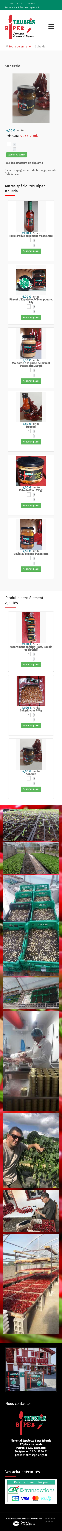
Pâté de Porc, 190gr (31, 490)
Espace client (15, 3)
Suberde (31, 774)
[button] (51, 27)
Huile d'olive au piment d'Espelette (31, 236)
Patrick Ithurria (28, 135)
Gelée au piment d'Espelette (31, 553)
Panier (32, 3)
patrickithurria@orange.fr (31, 1455)
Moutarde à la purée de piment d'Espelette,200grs (31, 364)
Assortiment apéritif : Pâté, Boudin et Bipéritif (31, 648)
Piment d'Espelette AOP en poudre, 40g (31, 301)
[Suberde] (31, 98)
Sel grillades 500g (31, 710)
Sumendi (31, 426)
